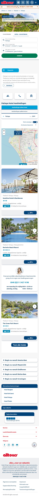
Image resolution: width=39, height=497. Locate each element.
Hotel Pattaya (8, 397)
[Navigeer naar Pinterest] (13, 444)
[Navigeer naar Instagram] (8, 444)
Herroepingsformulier (9, 489)
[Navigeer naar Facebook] (4, 444)
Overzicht (10, 70)
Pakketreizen (7, 34)
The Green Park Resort (10, 323)
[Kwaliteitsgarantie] (31, 96)
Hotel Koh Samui (9, 393)
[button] (23, 162)
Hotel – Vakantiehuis (21, 34)
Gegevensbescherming (9, 485)
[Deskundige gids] (8, 96)
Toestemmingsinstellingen (27, 489)
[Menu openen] (36, 2)
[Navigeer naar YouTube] (17, 444)
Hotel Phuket (8, 401)
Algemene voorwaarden (10, 482)
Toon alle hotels (19, 345)
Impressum (23, 482)
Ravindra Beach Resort (11, 247)
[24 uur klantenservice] (19, 96)
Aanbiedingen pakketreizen (19, 111)
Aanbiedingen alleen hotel (19, 107)
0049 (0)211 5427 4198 (19, 282)
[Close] (37, 7)
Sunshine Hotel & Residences (13, 198)
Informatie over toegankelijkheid (24, 485)
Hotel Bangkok (8, 389)
